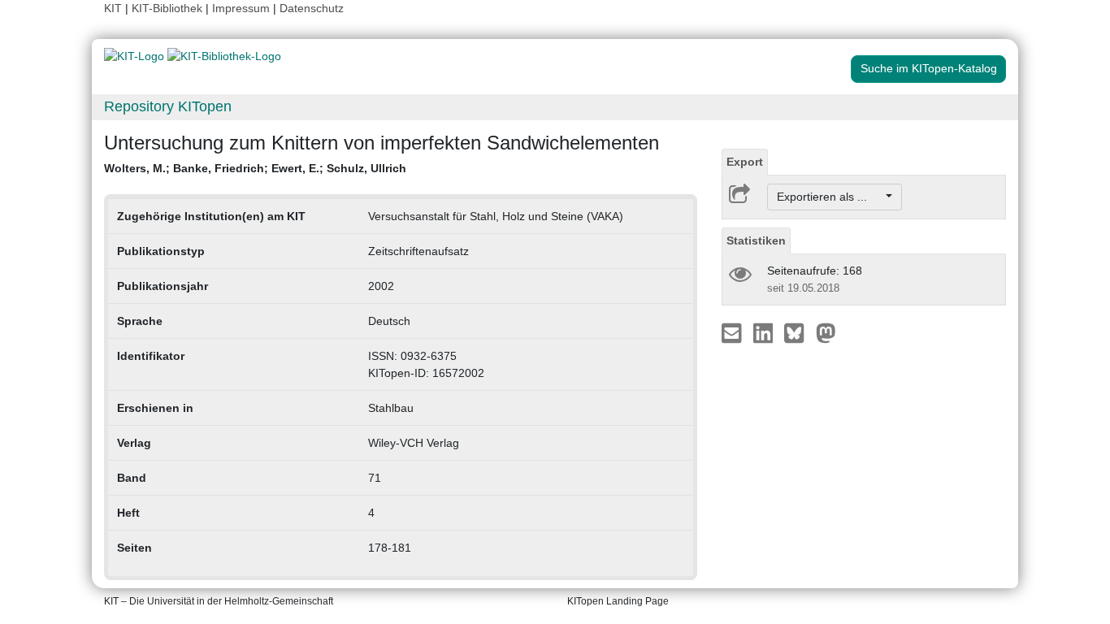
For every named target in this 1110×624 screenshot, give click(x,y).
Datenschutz (312, 8)
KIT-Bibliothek (169, 8)
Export (744, 161)
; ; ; (255, 168)
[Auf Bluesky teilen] (798, 332)
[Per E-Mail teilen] (733, 332)
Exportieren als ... (830, 196)
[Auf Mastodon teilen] (826, 332)
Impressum (241, 8)
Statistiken (756, 240)
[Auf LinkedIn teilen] (765, 332)
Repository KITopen (168, 106)
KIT (113, 8)
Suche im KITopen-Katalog (929, 68)
